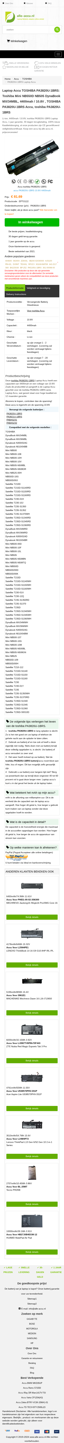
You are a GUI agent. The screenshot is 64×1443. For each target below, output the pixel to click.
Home (8, 79)
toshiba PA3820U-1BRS (22, 380)
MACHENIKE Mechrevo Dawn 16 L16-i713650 (29, 998)
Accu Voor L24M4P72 (17, 1139)
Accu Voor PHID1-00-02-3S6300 (22, 899)
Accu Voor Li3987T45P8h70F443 (23, 1043)
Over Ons (9, 3)
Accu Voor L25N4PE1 (17, 947)
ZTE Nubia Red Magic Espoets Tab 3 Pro (26, 1046)
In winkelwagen (31, 222)
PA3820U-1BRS (14, 413)
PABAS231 (12, 420)
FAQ (49, 3)
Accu (16, 79)
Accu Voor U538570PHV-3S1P (21, 1091)
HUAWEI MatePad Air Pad (19, 1238)
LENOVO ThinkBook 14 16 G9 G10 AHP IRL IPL (30, 950)
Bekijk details (32, 917)
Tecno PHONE (13, 1190)
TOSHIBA (27, 79)
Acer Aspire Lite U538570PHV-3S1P (24, 1094)
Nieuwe (29, 3)
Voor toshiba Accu (36, 310)
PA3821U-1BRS (14, 416)
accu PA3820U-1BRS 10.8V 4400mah (32, 190)
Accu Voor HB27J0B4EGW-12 (21, 1234)
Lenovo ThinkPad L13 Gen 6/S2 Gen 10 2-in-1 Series (29, 1143)
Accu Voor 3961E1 (15, 995)
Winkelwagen (18, 41)
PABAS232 (12, 423)
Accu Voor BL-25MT (16, 1186)
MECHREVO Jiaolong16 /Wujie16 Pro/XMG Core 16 (31, 903)
